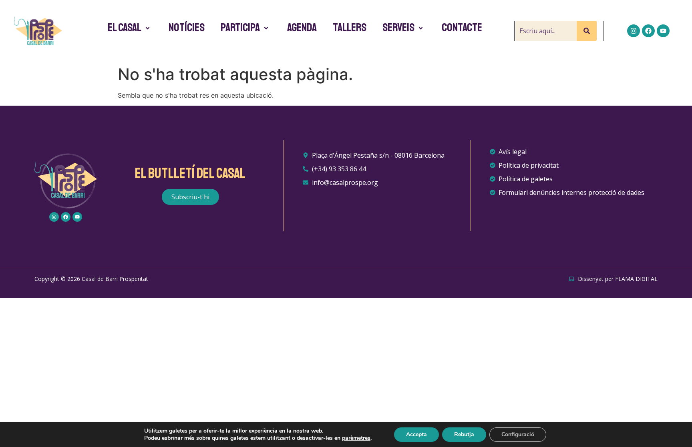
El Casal (124, 27)
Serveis (398, 27)
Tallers (349, 27)
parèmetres (356, 438)
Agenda (302, 27)
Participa (240, 27)
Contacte (462, 27)
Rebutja (464, 434)
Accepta (416, 434)
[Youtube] (663, 30)
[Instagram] (633, 30)
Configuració (517, 434)
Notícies (187, 27)
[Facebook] (648, 30)
